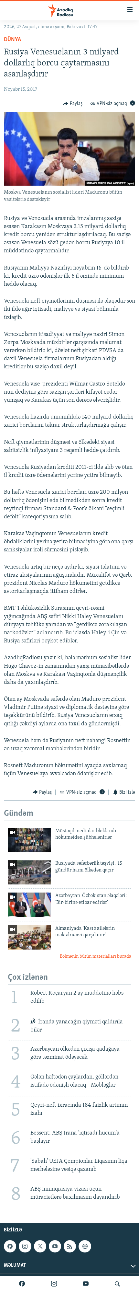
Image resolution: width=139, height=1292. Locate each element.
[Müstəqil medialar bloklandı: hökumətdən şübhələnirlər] (29, 840)
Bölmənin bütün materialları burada (95, 956)
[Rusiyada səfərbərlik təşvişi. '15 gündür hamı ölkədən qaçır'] (29, 872)
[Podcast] (85, 1246)
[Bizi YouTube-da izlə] (86, 1284)
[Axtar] (117, 1284)
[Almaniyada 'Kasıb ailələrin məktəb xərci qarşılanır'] (29, 937)
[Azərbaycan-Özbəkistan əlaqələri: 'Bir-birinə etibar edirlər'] (29, 905)
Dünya (12, 40)
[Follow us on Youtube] (55, 1246)
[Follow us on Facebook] (10, 1246)
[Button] (72, 103)
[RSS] (70, 1246)
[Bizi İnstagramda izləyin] (54, 1284)
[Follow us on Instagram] (25, 1246)
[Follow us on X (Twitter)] (40, 1246)
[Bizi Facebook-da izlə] (22, 1284)
